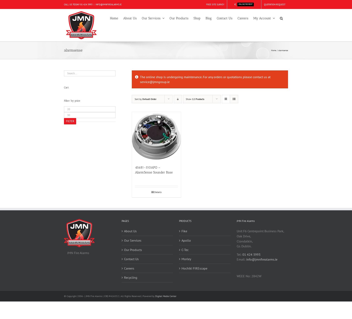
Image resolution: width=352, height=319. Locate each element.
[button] (281, 18)
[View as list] (234, 99)
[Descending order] (178, 99)
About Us (130, 231)
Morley (186, 259)
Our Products (133, 250)
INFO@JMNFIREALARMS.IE (109, 4)
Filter (70, 121)
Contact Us (131, 259)
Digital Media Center (165, 296)
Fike (184, 231)
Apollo (186, 240)
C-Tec (185, 250)
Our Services (132, 240)
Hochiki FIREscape (194, 268)
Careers (129, 268)
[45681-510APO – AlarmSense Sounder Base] (156, 136)
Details (158, 192)
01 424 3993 (86, 4)
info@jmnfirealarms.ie (261, 259)
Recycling (130, 277)
